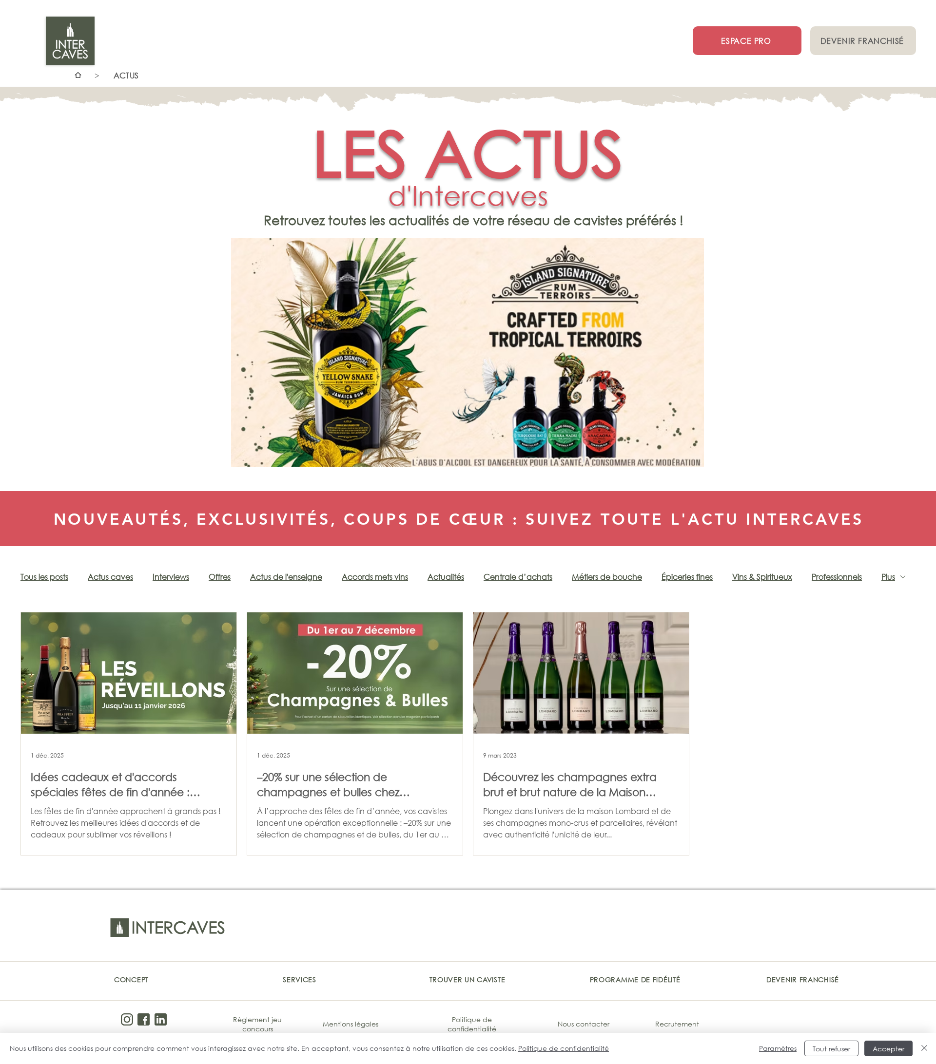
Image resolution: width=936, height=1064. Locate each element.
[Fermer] (924, 1048)
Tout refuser (831, 1048)
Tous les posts (44, 577)
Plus (888, 577)
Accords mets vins (375, 577)
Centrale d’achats (518, 577)
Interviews (171, 577)
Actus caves (110, 577)
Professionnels (837, 577)
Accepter (888, 1048)
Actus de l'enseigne (286, 577)
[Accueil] (78, 75)
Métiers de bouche (607, 577)
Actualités (446, 577)
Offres (220, 577)
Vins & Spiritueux (762, 577)
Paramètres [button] (778, 1048)
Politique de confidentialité (563, 1048)
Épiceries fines (687, 577)
